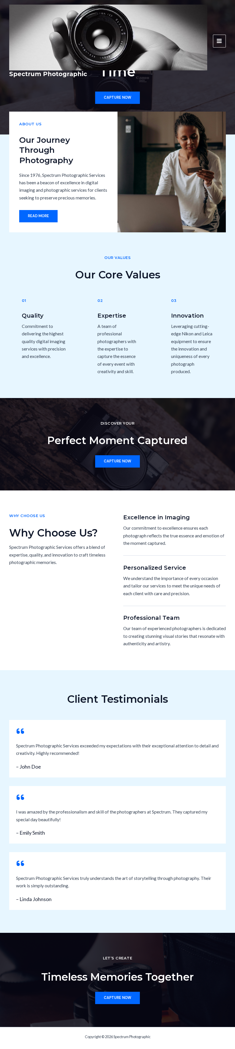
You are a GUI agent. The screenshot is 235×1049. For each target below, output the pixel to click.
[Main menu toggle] (219, 41)
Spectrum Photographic (48, 74)
